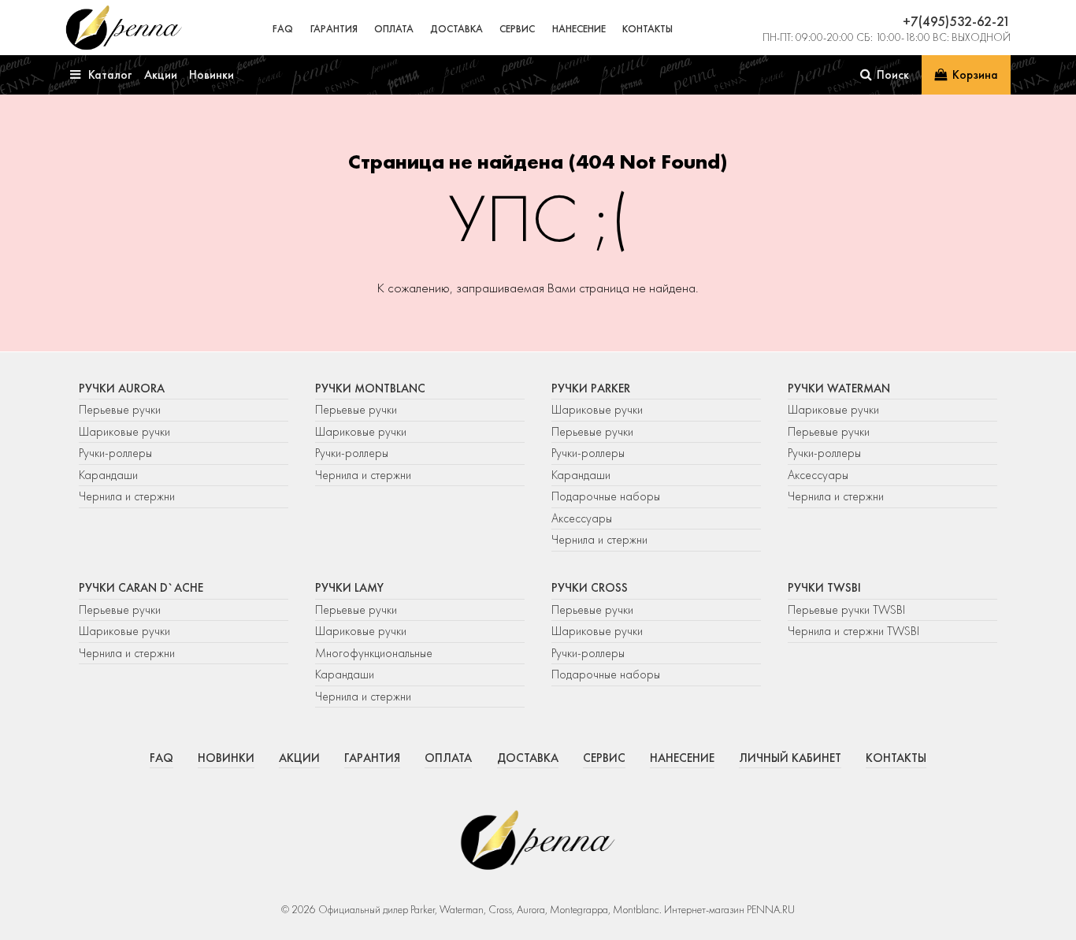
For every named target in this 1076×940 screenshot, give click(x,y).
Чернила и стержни (127, 496)
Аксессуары (581, 518)
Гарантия (334, 28)
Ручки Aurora (122, 388)
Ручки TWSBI (824, 588)
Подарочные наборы (605, 496)
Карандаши (108, 475)
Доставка (456, 28)
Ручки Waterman (839, 388)
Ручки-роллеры (115, 453)
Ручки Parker (590, 388)
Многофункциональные (375, 653)
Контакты (647, 28)
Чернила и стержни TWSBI (853, 631)
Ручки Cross (589, 588)
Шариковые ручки (124, 432)
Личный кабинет (790, 758)
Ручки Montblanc (370, 388)
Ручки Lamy (349, 588)
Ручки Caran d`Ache (141, 588)
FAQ (283, 28)
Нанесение (579, 28)
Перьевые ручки (120, 410)
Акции (299, 758)
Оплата (394, 28)
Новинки (226, 758)
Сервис (517, 28)
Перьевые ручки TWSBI (846, 610)
